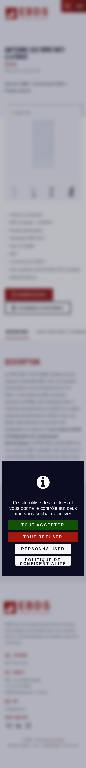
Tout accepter (43, 525)
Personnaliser (43, 549)
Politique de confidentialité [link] (43, 562)
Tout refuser (43, 537)
